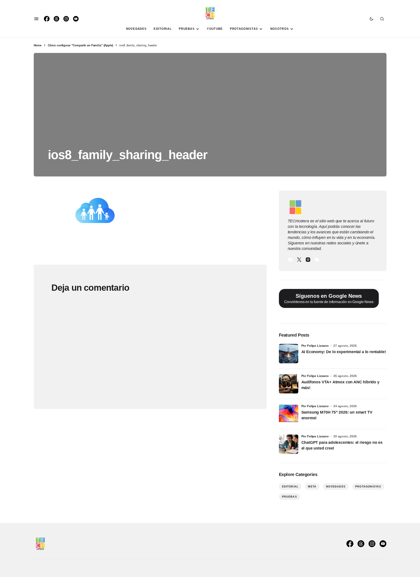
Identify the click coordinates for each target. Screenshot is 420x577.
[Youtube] (316, 259)
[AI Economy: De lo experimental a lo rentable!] (288, 353)
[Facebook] (290, 259)
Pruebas (289, 496)
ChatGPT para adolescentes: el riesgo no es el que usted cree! (342, 445)
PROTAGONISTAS (368, 486)
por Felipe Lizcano (315, 345)
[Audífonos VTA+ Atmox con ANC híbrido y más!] (288, 383)
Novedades (335, 486)
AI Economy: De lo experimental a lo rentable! (343, 352)
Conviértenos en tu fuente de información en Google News (328, 298)
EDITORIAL (290, 486)
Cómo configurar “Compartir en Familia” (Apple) (80, 45)
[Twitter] (299, 259)
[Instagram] (308, 259)
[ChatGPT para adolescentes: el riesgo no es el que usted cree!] (288, 444)
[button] (36, 18)
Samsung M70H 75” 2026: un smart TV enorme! (336, 415)
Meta (312, 486)
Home (37, 45)
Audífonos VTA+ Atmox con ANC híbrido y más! (340, 385)
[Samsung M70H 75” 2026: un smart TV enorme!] (288, 414)
